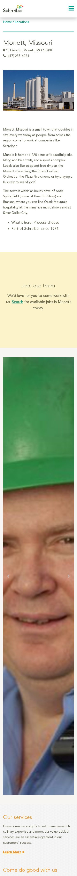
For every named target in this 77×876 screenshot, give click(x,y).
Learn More (12, 852)
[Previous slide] (8, 576)
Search (17, 302)
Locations (22, 22)
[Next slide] (69, 576)
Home (7, 22)
